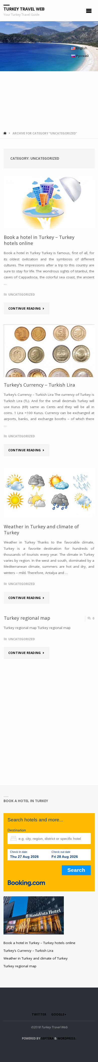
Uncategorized (21, 294)
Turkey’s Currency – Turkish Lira (39, 385)
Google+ (58, 1014)
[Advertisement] (49, 100)
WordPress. (67, 1038)
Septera (47, 1038)
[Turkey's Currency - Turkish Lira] (49, 350)
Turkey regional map (27, 618)
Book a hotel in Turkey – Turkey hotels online (39, 240)
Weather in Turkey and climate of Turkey (41, 529)
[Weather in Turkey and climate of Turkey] (49, 492)
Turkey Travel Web (24, 9)
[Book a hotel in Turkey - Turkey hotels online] (49, 203)
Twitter (39, 1014)
